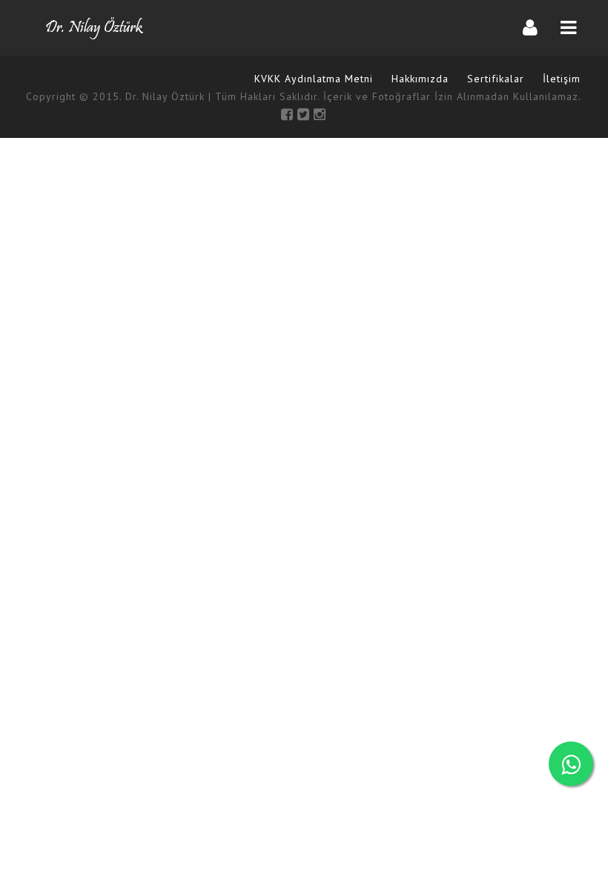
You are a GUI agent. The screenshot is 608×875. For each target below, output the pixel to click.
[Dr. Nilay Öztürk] (94, 28)
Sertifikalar (495, 78)
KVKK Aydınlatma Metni (313, 78)
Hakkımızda (420, 78)
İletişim (562, 78)
